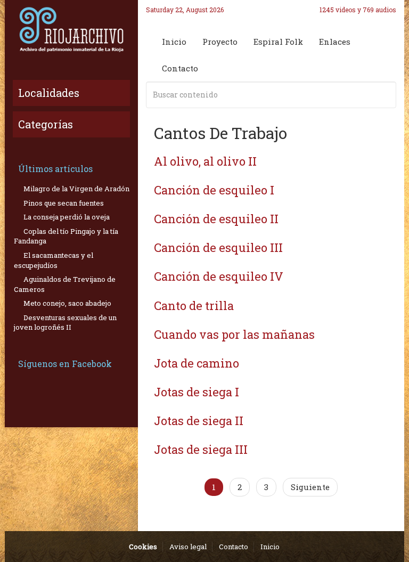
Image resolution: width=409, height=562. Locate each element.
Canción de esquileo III (218, 247)
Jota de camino (196, 363)
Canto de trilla (194, 305)
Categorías (45, 124)
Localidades (48, 93)
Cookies (143, 546)
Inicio (174, 41)
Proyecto (220, 41)
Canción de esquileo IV (218, 276)
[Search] (386, 95)
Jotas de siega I (196, 392)
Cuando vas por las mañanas (234, 334)
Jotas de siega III (201, 449)
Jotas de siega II (198, 420)
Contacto (180, 68)
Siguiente (310, 487)
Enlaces (334, 41)
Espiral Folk (278, 41)
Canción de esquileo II (216, 218)
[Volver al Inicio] (71, 29)
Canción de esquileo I (214, 190)
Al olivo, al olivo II (205, 161)
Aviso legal (188, 546)
